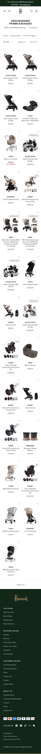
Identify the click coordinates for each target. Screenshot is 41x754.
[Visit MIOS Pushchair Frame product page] (11, 503)
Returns (6, 638)
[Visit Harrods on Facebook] (17, 726)
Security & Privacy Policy (11, 739)
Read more (34, 27)
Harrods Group (8, 695)
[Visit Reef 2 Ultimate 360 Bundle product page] (30, 131)
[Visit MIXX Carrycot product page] (30, 337)
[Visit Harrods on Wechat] (34, 726)
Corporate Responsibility (12, 698)
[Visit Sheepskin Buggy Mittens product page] (30, 420)
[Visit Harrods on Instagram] (21, 726)
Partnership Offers (10, 668)
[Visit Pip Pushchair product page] (11, 297)
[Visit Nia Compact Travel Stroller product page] (11, 50)
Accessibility (7, 733)
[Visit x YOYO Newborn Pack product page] (11, 171)
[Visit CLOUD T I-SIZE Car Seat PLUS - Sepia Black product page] (30, 90)
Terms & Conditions (10, 736)
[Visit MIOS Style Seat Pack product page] (11, 461)
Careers (6, 702)
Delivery (6, 634)
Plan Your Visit (8, 612)
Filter (32, 42)
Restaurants (7, 620)
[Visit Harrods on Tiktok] (25, 726)
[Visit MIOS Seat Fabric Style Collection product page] (11, 542)
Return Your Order (10, 646)
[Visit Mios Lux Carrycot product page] (11, 131)
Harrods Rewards (9, 664)
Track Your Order (9, 642)
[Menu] (4, 11)
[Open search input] (9, 11)
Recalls (6, 680)
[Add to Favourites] (19, 50)
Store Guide (7, 616)
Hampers (6, 650)
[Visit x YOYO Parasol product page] (30, 503)
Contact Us (7, 676)
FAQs (5, 672)
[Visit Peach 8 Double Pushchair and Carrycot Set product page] (11, 337)
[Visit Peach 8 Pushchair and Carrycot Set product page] (30, 171)
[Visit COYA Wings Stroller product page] (30, 256)
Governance (7, 710)
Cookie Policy (8, 684)
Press (5, 706)
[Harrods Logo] (20, 598)
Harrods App (8, 654)
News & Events (8, 623)
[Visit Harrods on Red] (30, 726)
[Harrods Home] (20, 11)
